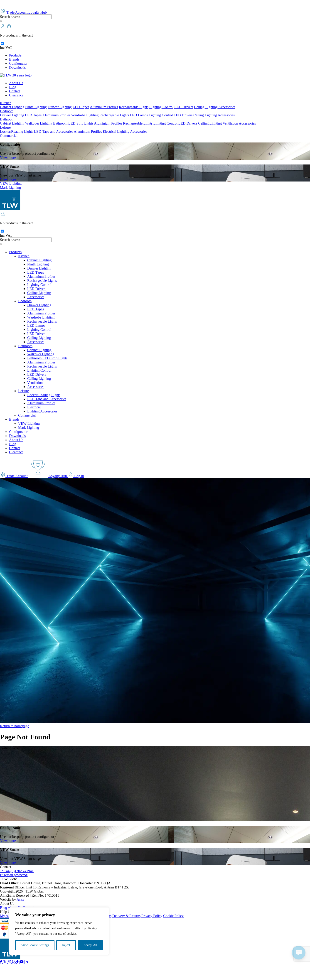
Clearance (16, 95)
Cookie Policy (173, 916)
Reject (66, 945)
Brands (14, 59)
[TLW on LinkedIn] (26, 962)
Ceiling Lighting (206, 107)
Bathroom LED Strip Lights (73, 123)
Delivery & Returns (126, 916)
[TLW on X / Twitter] (5, 962)
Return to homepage (14, 726)
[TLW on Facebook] (1, 962)
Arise (20, 899)
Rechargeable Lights (133, 107)
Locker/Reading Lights (16, 131)
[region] (59, 931)
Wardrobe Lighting (84, 115)
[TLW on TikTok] (17, 962)
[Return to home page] (16, 75)
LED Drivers (183, 107)
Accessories (226, 107)
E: (14, 875)
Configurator (18, 63)
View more (8, 157)
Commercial (8, 135)
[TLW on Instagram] (10, 962)
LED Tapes (81, 107)
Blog (12, 87)
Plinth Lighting (36, 107)
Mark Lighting (10, 187)
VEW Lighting (11, 183)
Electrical (109, 131)
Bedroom (6, 111)
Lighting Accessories (132, 131)
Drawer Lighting (60, 107)
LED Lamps (139, 115)
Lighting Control (161, 107)
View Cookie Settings (35, 945)
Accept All (90, 945)
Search (5, 17)
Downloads (17, 67)
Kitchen (5, 103)
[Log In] (3, 27)
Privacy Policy (151, 916)
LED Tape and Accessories (53, 131)
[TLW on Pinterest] (13, 962)
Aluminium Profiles (104, 107)
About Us (16, 83)
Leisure (5, 127)
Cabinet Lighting (12, 107)
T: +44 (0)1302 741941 (17, 871)
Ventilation (230, 123)
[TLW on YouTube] (22, 962)
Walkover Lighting (38, 123)
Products (15, 55)
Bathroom (7, 119)
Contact (14, 91)
